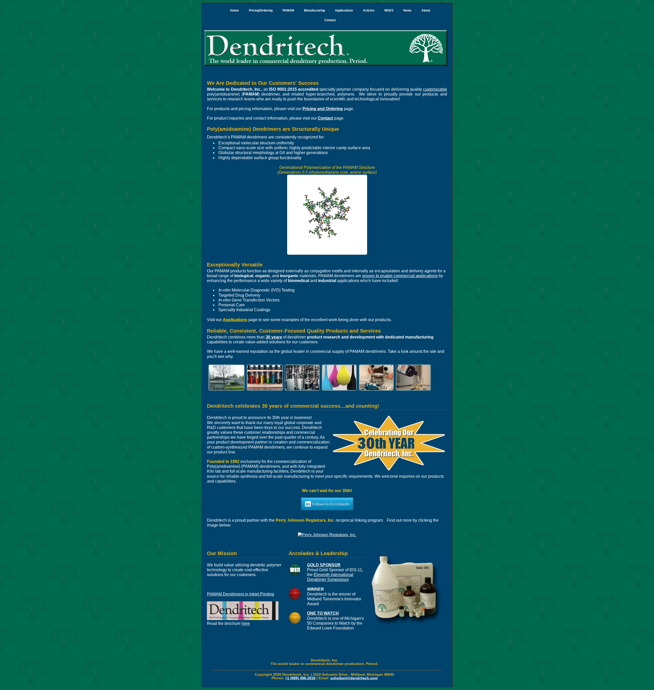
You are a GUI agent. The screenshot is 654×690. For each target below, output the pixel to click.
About (426, 10)
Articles (369, 10)
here (246, 623)
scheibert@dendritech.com (354, 678)
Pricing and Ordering (322, 109)
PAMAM (288, 10)
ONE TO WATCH (323, 613)
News (407, 10)
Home (234, 10)
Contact (330, 20)
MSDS (388, 10)
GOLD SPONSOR (324, 565)
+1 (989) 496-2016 (300, 678)
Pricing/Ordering (261, 10)
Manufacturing (314, 10)
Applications (344, 10)
